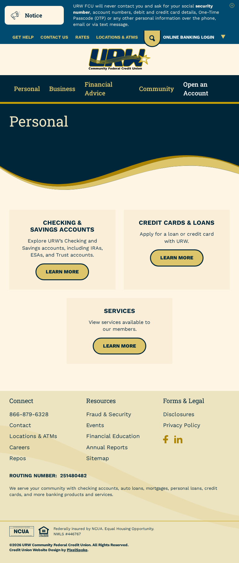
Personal (27, 88)
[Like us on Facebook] (167, 441)
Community (156, 88)
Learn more (62, 272)
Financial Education (113, 436)
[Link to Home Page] (119, 59)
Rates (82, 37)
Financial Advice (98, 88)
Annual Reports (107, 447)
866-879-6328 (29, 414)
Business (62, 88)
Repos (17, 458)
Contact (20, 425)
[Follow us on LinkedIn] (178, 441)
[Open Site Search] (152, 39)
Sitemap (97, 458)
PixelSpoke (77, 550)
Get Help (23, 37)
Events (95, 425)
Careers (19, 447)
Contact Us (54, 37)
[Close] (232, 5)
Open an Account (195, 88)
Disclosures (178, 414)
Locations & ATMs (117, 37)
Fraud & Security (108, 414)
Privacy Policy (181, 425)
